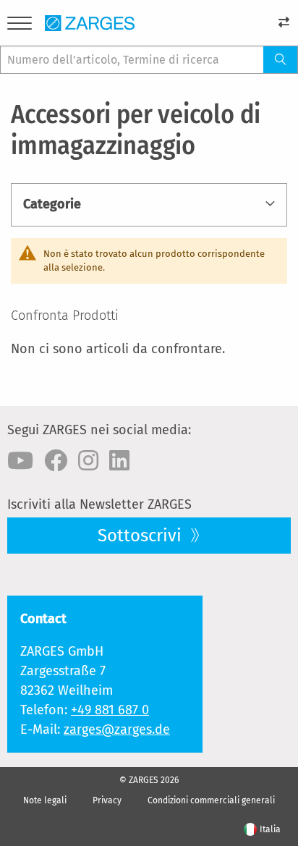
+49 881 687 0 (110, 710)
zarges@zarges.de (117, 729)
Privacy (107, 800)
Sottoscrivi (142, 535)
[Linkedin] (119, 461)
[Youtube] (20, 461)
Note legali (45, 800)
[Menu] (19, 26)
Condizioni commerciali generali (211, 800)
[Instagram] (88, 461)
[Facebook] (55, 461)
